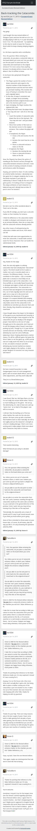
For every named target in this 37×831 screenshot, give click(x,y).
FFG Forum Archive (11, 2)
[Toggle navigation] (32, 3)
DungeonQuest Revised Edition (13, 8)
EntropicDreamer (25, 828)
